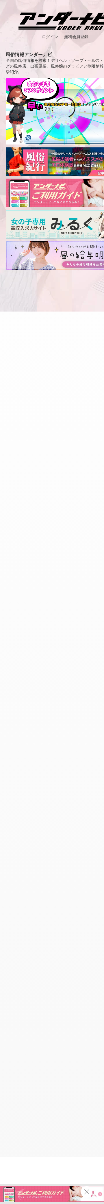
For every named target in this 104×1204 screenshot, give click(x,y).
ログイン (50, 36)
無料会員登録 (76, 36)
